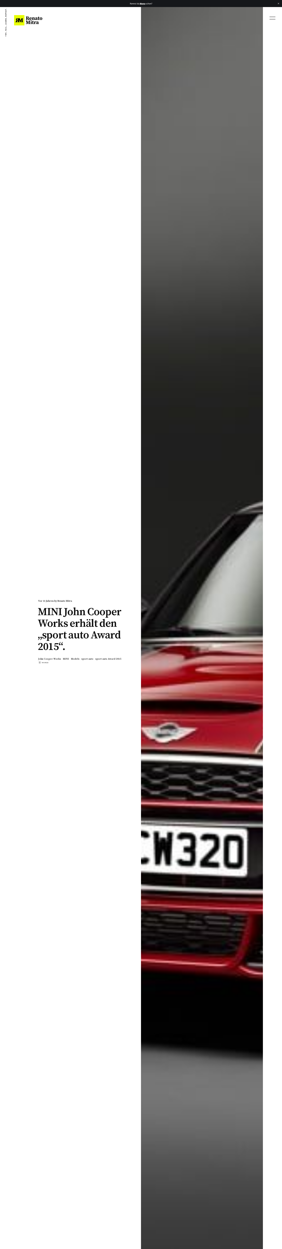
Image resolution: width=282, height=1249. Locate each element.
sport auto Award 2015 (108, 659)
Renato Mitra (64, 600)
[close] (278, 3)
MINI (66, 659)
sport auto (87, 659)
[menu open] (272, 18)
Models (75, 659)
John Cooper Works (49, 659)
